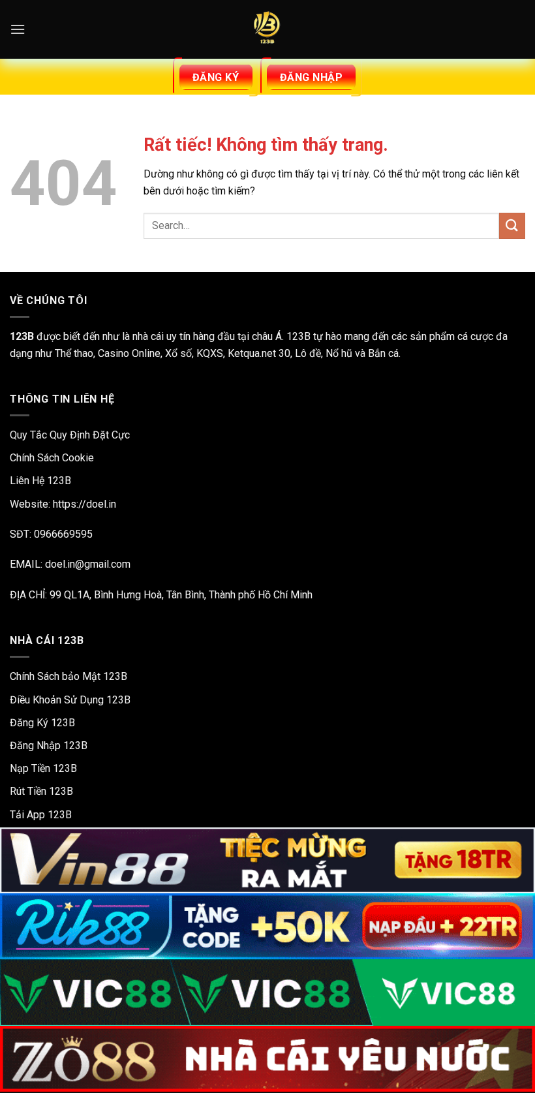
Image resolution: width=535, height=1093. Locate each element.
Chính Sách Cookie (52, 458)
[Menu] (17, 29)
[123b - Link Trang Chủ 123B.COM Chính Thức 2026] (267, 29)
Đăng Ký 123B (42, 722)
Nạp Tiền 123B (43, 768)
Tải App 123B (41, 814)
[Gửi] (512, 225)
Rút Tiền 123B (41, 791)
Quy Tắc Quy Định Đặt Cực (70, 435)
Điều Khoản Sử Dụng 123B (70, 700)
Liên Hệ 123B (40, 480)
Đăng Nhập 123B (48, 745)
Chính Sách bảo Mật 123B (68, 676)
